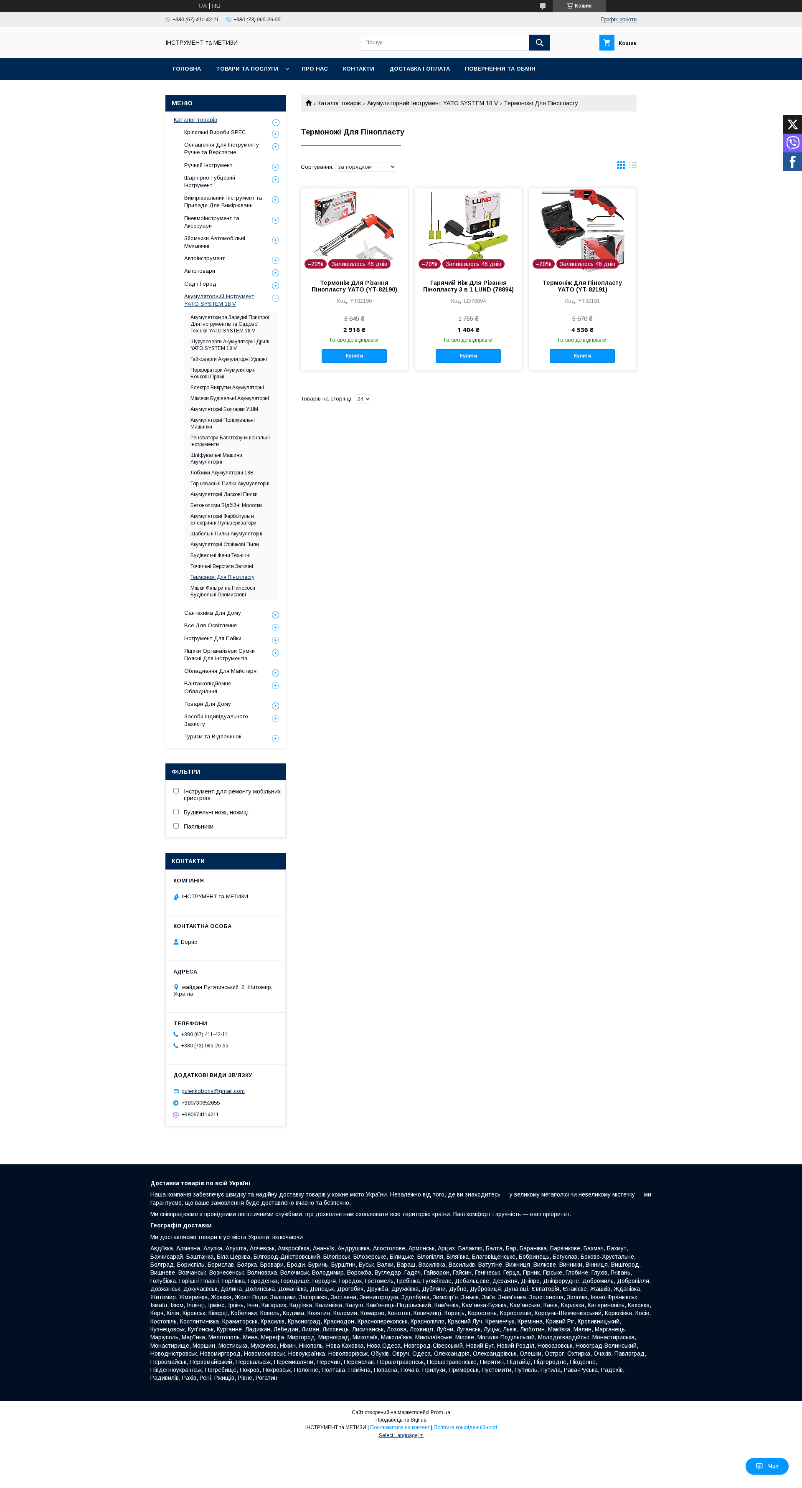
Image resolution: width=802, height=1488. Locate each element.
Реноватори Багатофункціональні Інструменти (230, 441)
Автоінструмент (204, 258)
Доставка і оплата (419, 69)
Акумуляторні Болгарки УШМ (224, 409)
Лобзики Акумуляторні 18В (222, 473)
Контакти (358, 69)
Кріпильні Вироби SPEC (215, 132)
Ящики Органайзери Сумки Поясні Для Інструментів (219, 655)
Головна (187, 69)
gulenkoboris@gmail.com (213, 1091)
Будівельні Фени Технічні (220, 555)
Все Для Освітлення (210, 625)
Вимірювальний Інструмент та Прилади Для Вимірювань (223, 201)
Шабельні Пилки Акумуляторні (226, 534)
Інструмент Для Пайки (212, 638)
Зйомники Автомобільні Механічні (214, 242)
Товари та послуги (247, 69)
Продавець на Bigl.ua (401, 1420)
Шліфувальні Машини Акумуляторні (216, 458)
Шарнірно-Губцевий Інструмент (209, 181)
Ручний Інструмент (208, 165)
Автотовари (199, 271)
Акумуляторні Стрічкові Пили (224, 545)
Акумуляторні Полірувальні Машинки (222, 423)
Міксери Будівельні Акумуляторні (229, 398)
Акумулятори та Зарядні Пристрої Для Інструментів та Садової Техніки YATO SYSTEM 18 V (229, 324)
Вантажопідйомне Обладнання (207, 687)
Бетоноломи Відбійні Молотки (226, 505)
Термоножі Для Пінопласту (222, 577)
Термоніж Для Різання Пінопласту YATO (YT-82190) (354, 286)
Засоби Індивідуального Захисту (216, 720)
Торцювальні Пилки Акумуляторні (229, 484)
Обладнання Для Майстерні (221, 671)
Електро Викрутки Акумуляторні (227, 387)
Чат (773, 1466)
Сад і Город (200, 284)
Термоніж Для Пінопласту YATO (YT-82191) (582, 286)
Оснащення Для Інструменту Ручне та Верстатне (221, 148)
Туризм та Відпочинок (212, 736)
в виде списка (633, 167)
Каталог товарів (339, 103)
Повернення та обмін (500, 69)
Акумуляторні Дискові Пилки (224, 494)
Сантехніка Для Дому (212, 613)
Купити (354, 356)
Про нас (315, 69)
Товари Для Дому (207, 704)
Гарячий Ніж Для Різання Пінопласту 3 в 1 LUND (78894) (468, 286)
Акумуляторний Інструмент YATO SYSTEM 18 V (432, 103)
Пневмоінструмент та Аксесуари (211, 222)
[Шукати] (539, 43)
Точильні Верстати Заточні (221, 566)
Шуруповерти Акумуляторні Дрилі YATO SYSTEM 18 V (229, 345)
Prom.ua (440, 1412)
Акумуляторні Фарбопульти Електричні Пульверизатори (223, 519)
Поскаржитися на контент (400, 1427)
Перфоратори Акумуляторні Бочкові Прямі (223, 373)
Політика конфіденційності (465, 1427)
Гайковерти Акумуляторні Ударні (228, 359)
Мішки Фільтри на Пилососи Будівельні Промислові (222, 591)
